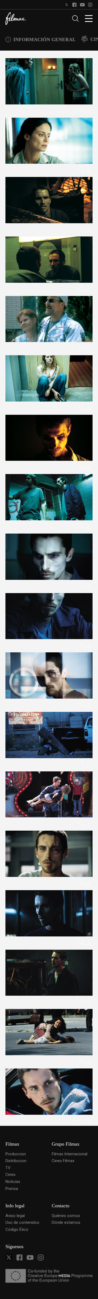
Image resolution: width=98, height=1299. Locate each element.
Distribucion (15, 1160)
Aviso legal (15, 1215)
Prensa (11, 1188)
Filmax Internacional (69, 1154)
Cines (10, 1174)
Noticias (12, 1181)
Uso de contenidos (22, 1222)
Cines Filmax (63, 1160)
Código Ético (16, 1229)
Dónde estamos (66, 1222)
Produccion (15, 1154)
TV (8, 1167)
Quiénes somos (66, 1215)
